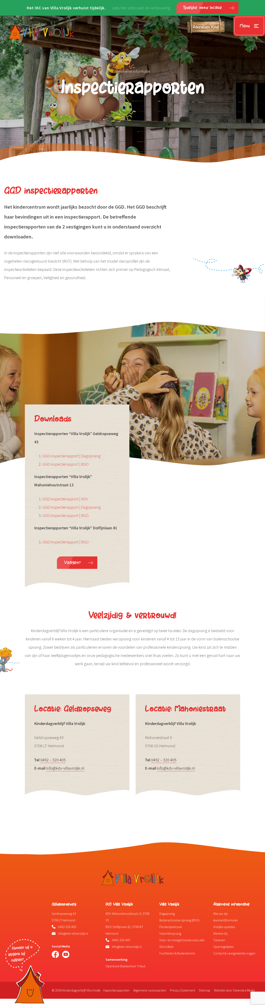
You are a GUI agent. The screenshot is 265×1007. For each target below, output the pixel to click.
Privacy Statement (182, 990)
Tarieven (219, 940)
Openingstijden (223, 947)
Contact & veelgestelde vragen (234, 953)
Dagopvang (167, 913)
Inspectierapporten (116, 990)
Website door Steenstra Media (234, 990)
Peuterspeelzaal (170, 927)
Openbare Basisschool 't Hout (125, 966)
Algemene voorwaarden (149, 990)
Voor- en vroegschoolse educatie (182, 940)
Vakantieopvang (170, 933)
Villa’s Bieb (166, 947)
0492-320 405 (67, 927)
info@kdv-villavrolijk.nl (65, 768)
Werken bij (220, 933)
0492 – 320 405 (53, 759)
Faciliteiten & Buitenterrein (177, 953)
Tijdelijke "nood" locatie (203, 7)
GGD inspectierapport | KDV (65, 498)
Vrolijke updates (224, 927)
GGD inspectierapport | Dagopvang (71, 455)
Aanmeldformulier (225, 920)
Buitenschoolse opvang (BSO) (179, 920)
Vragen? (72, 562)
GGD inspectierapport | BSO (65, 464)
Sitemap (204, 990)
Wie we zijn (220, 913)
